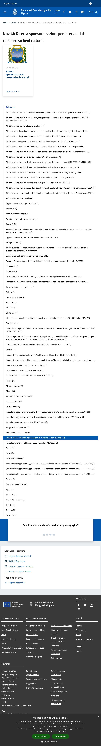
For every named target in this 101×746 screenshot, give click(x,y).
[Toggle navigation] (4, 11)
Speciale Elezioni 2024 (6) (16, 484)
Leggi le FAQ (31, 683)
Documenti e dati (8, 652)
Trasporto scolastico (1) (15, 499)
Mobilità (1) (10, 391)
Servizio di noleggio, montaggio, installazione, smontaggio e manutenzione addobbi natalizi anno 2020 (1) (50, 463)
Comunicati (80, 630)
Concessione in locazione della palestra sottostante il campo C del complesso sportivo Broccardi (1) (47, 281)
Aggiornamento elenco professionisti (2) (22, 203)
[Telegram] (81, 11)
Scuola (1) (10, 448)
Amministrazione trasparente (58, 673)
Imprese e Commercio (35, 638)
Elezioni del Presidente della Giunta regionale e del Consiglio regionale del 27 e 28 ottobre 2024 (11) (48, 317)
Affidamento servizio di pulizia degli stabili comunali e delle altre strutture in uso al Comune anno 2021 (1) (50, 193)
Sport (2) (9, 489)
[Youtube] (69, 11)
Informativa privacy (59, 691)
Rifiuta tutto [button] (60, 736)
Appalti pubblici (32, 643)
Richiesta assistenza (34, 687)
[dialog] (50, 730)
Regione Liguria (10, 3)
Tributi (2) (10, 504)
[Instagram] (75, 11)
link (64, 731)
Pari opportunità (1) (14, 401)
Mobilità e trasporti (34, 656)
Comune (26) (11, 271)
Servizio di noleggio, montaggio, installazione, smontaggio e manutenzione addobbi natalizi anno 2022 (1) (50, 473)
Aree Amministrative (10, 630)
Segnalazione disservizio (36, 679)
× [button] (98, 717)
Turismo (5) (10, 510)
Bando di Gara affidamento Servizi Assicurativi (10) (27, 255)
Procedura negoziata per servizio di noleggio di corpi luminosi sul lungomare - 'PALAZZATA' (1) (45, 416)
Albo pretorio (56, 679)
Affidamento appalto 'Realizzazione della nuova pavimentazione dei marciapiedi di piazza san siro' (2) (48, 112)
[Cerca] (95, 11)
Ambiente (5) (11, 208)
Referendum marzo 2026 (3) (18, 432)
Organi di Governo (9, 625)
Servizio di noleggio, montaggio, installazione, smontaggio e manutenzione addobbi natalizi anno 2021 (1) (50, 468)
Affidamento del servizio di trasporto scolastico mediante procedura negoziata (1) (40, 177)
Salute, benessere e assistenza (59, 652)
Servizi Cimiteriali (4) (14, 458)
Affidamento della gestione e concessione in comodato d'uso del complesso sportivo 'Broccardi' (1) (46, 130)
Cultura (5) (10, 292)
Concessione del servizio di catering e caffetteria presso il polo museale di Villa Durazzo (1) (43, 276)
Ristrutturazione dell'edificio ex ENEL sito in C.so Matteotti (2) (32, 442)
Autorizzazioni (57, 658)
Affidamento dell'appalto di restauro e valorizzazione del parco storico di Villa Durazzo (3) (43, 141)
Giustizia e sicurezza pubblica (59, 631)
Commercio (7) (12, 266)
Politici (4, 643)
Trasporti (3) (11, 494)
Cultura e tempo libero (35, 630)
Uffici (3, 634)
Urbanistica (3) (12, 515)
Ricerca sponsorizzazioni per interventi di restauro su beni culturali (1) (35, 437)
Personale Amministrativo (12, 647)
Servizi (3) (10, 453)
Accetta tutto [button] (41, 736)
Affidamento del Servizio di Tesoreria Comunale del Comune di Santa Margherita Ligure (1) (43, 172)
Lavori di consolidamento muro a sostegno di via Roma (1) (30, 375)
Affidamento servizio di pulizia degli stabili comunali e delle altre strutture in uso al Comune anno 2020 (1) (50, 187)
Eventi (78, 651)
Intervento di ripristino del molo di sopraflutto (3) (26, 365)
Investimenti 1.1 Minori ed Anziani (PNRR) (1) (25, 370)
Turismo (29, 652)
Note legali (55, 695)
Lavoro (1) (10, 380)
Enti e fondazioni (8, 638)
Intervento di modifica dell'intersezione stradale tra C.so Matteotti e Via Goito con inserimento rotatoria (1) (50, 360)
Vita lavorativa (32, 634)
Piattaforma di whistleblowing (57, 685)
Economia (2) (11, 302)
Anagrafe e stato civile (35, 625)
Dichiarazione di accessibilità (57, 702)
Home (5, 22)
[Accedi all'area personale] (90, 3)
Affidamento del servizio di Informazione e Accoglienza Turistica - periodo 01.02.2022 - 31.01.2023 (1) (48, 162)
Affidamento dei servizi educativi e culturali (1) (25, 125)
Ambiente (55, 645)
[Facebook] (62, 11)
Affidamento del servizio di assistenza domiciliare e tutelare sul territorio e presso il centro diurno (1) (48, 151)
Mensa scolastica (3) (14, 385)
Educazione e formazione (61, 625)
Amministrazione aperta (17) (18, 213)
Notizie (79, 625)
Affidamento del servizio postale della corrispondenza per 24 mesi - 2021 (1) (38, 182)
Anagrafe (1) (11, 224)
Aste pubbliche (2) (13, 242)
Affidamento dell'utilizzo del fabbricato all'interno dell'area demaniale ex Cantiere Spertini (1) (44, 146)
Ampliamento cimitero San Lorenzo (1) (22, 218)
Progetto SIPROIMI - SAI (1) (17, 427)
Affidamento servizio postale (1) (19, 198)
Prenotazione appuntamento (32, 673)
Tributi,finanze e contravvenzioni (58, 639)
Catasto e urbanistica (35, 647)
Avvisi (78, 634)
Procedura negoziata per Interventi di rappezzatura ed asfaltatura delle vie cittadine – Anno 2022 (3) (48, 411)
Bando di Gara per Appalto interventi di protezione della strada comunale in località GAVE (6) (44, 261)
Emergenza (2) (12, 323)
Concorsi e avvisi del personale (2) (20, 286)
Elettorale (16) (12, 312)
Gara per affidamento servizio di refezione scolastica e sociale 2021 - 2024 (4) (38, 344)
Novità (14, 22)
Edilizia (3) (10, 307)
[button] (50, 742)
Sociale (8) (10, 479)
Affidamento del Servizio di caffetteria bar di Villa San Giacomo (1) (33, 156)
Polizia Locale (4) (13, 406)
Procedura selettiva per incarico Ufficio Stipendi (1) (27, 422)
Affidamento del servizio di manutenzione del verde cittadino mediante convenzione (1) (42, 167)
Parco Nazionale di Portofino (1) (19, 396)
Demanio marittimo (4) (15, 297)
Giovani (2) (10, 349)
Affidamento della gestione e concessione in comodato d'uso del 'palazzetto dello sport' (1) (43, 136)
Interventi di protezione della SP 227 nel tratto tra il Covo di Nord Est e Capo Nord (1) (41, 354)
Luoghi (78, 646)
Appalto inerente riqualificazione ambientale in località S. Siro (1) (33, 237)
